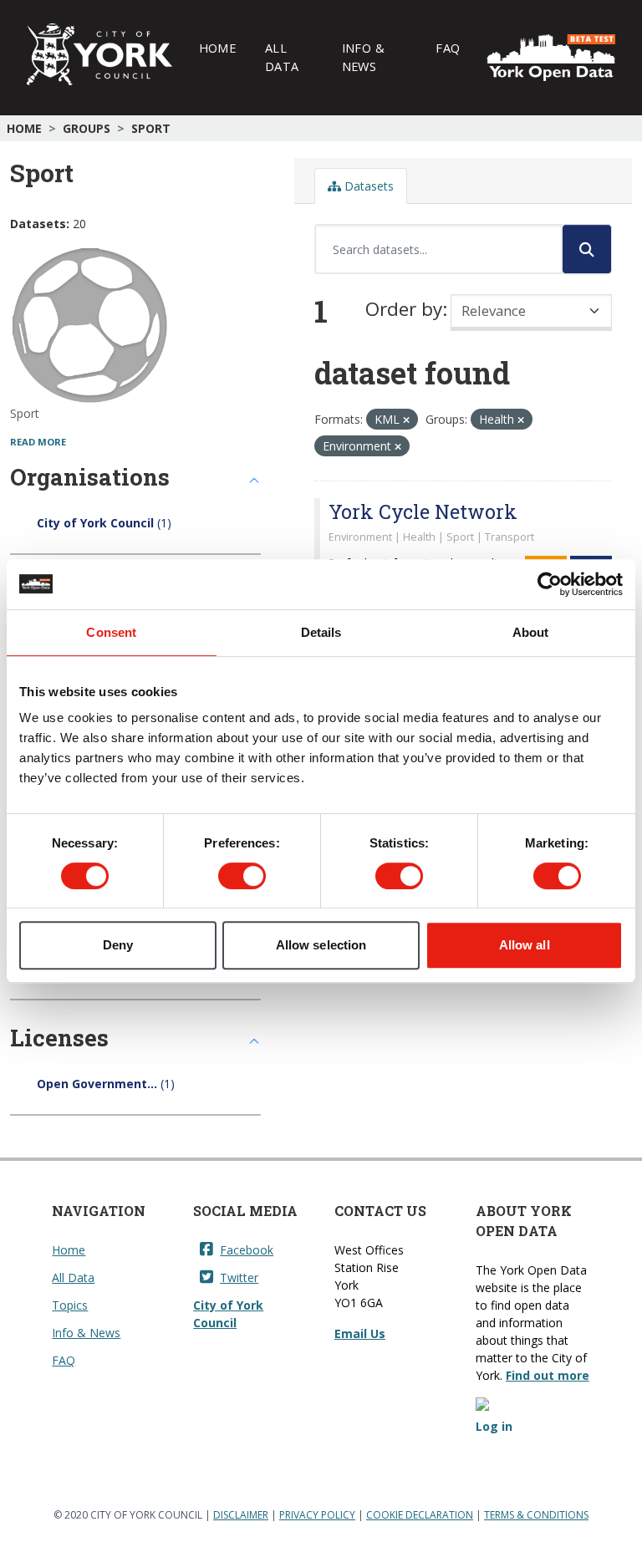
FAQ (448, 47)
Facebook (246, 1250)
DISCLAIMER (240, 1515)
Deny (118, 945)
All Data (281, 56)
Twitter (239, 1277)
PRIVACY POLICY (317, 1515)
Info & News (363, 56)
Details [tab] (321, 632)
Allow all (524, 945)
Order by (403, 309)
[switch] (242, 876)
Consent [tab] (111, 632)
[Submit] (587, 249)
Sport (151, 128)
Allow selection (321, 945)
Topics (70, 1305)
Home (217, 47)
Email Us (359, 1333)
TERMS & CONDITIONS (536, 1515)
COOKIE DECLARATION (419, 1515)
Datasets (367, 186)
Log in (494, 1426)
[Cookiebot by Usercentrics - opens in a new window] (549, 584)
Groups (86, 128)
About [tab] (530, 632)
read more (38, 441)
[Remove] (406, 420)
